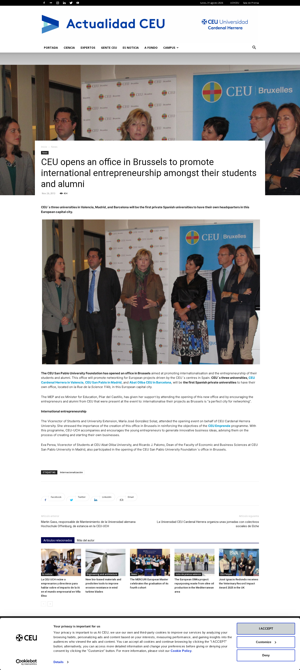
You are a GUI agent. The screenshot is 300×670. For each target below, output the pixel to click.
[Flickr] (51, 3)
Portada (51, 48)
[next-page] (50, 603)
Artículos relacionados (57, 540)
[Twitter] (71, 3)
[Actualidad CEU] (150, 24)
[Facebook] (44, 3)
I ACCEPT (266, 628)
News (44, 152)
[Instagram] (57, 3)
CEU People (226, 574)
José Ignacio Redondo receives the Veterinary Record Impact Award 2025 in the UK (238, 583)
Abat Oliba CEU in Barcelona (150, 382)
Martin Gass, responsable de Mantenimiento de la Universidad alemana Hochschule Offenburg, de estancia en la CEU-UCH (88, 524)
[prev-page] (43, 603)
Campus (169, 48)
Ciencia (69, 48)
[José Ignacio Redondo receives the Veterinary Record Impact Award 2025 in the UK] (239, 562)
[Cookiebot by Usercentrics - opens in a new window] (26, 662)
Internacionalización (71, 472)
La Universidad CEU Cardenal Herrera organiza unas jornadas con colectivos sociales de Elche (208, 524)
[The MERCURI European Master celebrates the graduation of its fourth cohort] (150, 562)
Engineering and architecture (102, 574)
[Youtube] (78, 3)
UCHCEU (234, 2)
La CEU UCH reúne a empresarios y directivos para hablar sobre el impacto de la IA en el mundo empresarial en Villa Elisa (60, 587)
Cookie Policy (181, 650)
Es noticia (131, 48)
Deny (266, 655)
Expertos (88, 48)
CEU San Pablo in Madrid (103, 382)
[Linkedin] (64, 3)
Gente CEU (109, 48)
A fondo (151, 48)
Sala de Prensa (251, 2)
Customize (263, 642)
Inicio (44, 147)
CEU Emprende (219, 426)
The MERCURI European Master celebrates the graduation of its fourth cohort (149, 583)
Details (58, 662)
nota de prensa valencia (188, 574)
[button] (254, 48)
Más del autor (85, 540)
